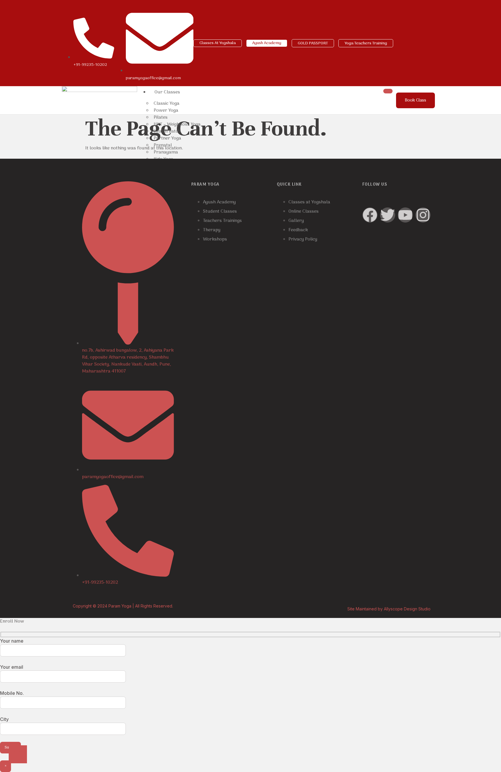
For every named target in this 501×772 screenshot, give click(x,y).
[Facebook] (369, 215)
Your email (11, 667)
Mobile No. (12, 693)
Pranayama (166, 152)
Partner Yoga (167, 138)
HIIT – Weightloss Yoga (177, 124)
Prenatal (163, 145)
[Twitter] (387, 215)
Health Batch (167, 131)
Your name (11, 641)
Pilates (161, 117)
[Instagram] (423, 215)
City (4, 719)
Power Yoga (166, 110)
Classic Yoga (166, 103)
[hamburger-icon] (388, 91)
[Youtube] (405, 215)
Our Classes (167, 92)
